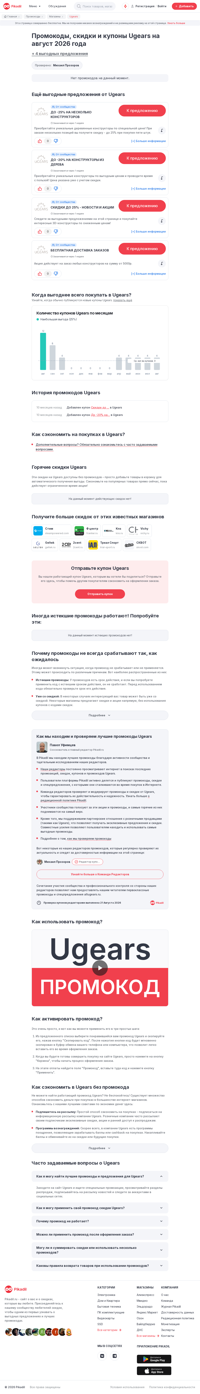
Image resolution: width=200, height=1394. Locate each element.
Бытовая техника (109, 1306)
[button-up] (40, 141)
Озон (140, 1318)
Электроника (106, 1294)
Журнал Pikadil (171, 1306)
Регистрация (145, 6)
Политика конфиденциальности (172, 1387)
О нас (165, 1294)
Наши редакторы (53, 769)
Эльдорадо (145, 1306)
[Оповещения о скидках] (125, 6)
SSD (100, 1324)
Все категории (107, 1330)
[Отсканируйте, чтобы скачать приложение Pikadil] (154, 1359)
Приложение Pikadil (153, 1346)
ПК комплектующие (110, 1312)
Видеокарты (105, 1318)
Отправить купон (100, 594)
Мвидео (142, 1300)
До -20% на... (100, 414)
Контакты (167, 1335)
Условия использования (127, 1387)
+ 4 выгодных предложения (60, 53)
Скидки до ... (100, 407)
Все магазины (146, 1335)
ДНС (140, 1330)
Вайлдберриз (146, 1324)
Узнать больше (176, 23)
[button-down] (56, 141)
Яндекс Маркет (147, 1312)
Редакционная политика (177, 1318)
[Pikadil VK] (102, 1356)
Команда (167, 1300)
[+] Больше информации (148, 141)
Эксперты (168, 1330)
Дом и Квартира (108, 1300)
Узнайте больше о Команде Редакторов (100, 874)
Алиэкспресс (145, 1294)
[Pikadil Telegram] (114, 1356)
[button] (79, 6)
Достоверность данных (177, 1312)
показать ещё (122, 300)
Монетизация (170, 1324)
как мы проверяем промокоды (89, 838)
